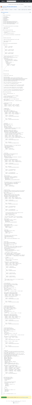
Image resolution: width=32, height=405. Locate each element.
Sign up (29, 1)
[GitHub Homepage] (13, 402)
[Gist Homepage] (4, 1)
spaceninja (4, 6)
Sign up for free (4, 397)
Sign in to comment (25, 397)
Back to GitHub (22, 1)
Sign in (26, 1)
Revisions (6, 9)
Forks (16, 9)
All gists (18, 1)
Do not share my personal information (16, 401)
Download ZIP (29, 9)
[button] (25, 9)
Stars (11, 9)
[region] (16, 204)
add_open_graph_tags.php (12, 6)
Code (2, 9)
